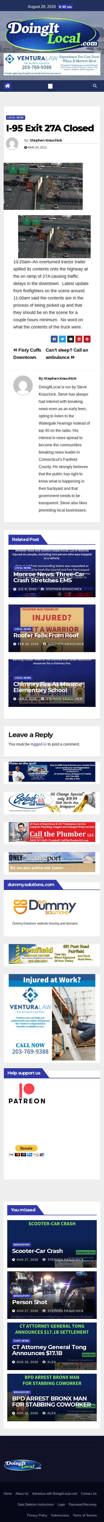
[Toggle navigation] (50, 86)
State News (21, 1340)
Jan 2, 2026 (27, 699)
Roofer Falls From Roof (46, 635)
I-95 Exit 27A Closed (50, 128)
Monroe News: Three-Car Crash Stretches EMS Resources (48, 580)
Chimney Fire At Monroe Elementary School (47, 687)
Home (8, 1493)
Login (61, 1504)
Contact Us (89, 1493)
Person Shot (29, 1302)
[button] (94, 86)
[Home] (7, 86)
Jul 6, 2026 (27, 589)
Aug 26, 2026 (27, 1362)
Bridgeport (22, 1244)
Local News (15, 117)
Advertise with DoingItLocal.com (54, 1493)
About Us (22, 1493)
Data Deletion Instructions (36, 1504)
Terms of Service (85, 1515)
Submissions (60, 1515)
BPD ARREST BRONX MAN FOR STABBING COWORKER (51, 1401)
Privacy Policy (37, 1515)
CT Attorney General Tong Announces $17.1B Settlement (49, 1353)
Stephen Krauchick (46, 140)
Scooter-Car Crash (37, 1250)
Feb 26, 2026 (28, 644)
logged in (39, 744)
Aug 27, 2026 (27, 1259)
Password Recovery (83, 1504)
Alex (51, 1362)
